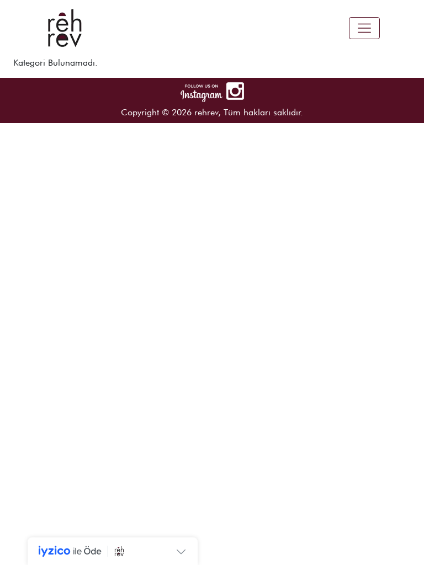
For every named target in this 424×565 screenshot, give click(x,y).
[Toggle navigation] (364, 28)
